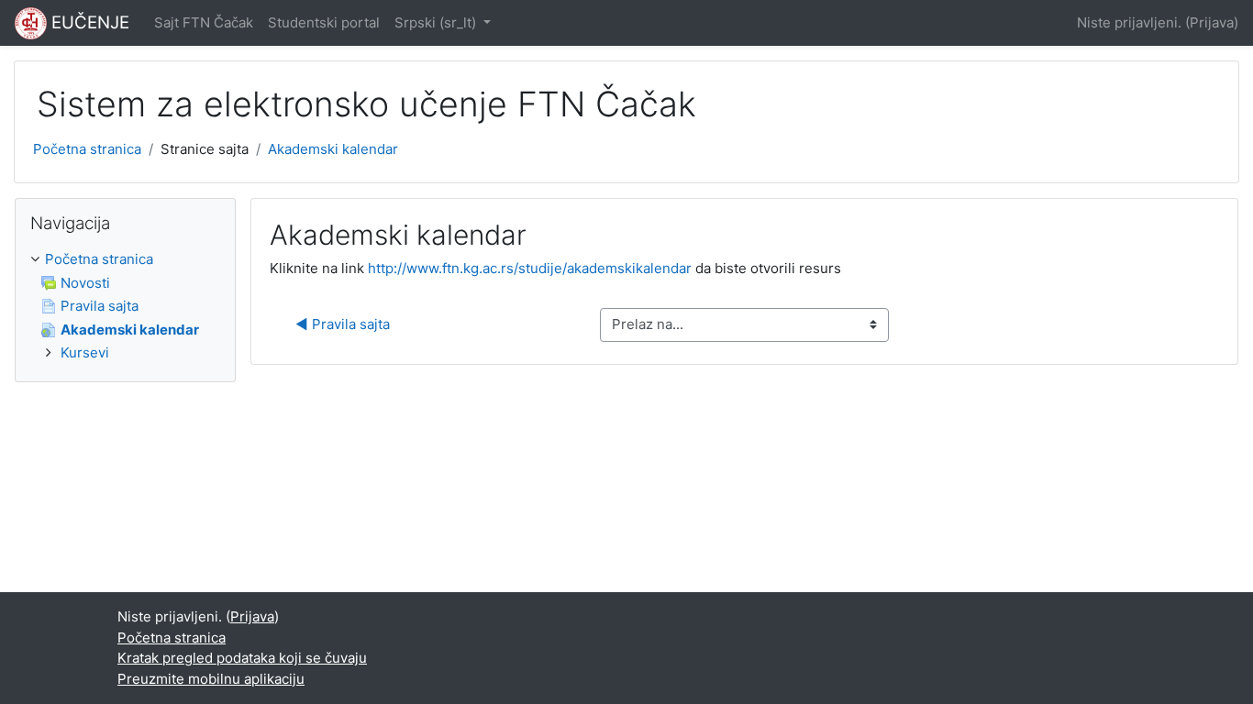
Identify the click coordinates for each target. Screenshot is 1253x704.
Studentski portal (324, 22)
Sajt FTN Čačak (203, 22)
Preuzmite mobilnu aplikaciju (211, 679)
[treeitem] (125, 306)
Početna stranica (87, 149)
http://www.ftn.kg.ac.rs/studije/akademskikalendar (530, 268)
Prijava (1212, 22)
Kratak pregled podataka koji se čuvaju (242, 657)
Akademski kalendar (333, 149)
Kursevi (85, 352)
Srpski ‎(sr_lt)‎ (437, 22)
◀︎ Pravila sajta (342, 324)
